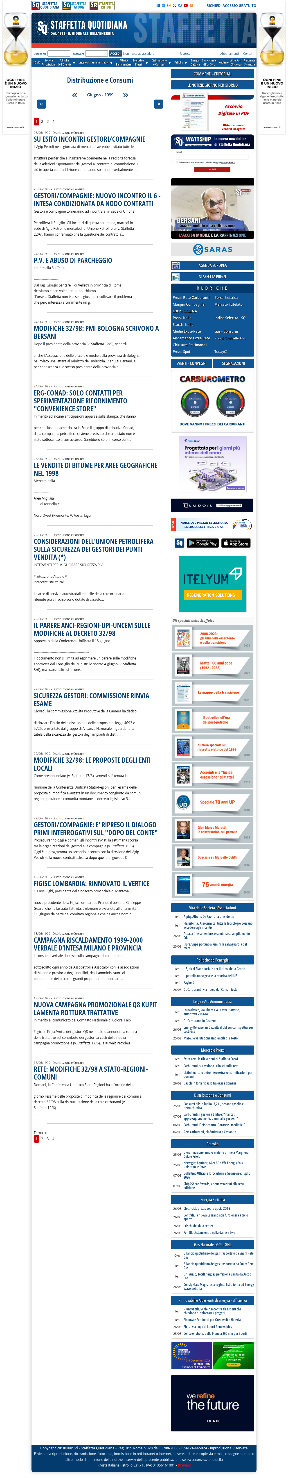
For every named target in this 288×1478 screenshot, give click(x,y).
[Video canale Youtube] (186, 5)
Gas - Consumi (226, 331)
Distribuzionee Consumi (159, 62)
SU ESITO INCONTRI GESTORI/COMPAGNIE (89, 139)
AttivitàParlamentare (123, 62)
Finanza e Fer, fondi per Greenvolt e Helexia (212, 1320)
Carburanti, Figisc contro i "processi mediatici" (214, 1125)
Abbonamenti (229, 53)
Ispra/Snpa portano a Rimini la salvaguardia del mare (215, 946)
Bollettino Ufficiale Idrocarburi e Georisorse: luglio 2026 (217, 1175)
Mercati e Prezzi (213, 1050)
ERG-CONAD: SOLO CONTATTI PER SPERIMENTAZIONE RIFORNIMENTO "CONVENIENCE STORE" (80, 400)
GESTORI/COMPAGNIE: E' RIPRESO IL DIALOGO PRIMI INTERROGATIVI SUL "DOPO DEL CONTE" (96, 828)
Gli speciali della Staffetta (193, 620)
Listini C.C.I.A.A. (185, 311)
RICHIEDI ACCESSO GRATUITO (231, 5)
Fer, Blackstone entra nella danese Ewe (209, 1233)
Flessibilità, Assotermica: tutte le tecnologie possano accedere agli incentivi (218, 925)
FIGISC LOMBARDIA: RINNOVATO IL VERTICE (91, 883)
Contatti (248, 53)
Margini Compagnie (189, 304)
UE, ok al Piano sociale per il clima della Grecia (214, 969)
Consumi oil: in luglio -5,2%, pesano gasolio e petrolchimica (214, 1106)
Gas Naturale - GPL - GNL (212, 1245)
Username (40, 54)
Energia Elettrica (212, 1200)
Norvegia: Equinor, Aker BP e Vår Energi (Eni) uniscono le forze (213, 1165)
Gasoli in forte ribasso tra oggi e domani (210, 1083)
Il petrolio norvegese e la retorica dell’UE (210, 976)
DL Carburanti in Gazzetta (200, 1021)
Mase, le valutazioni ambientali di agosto (211, 1038)
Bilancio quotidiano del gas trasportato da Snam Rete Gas (219, 1255)
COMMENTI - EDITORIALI (213, 74)
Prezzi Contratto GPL (230, 338)
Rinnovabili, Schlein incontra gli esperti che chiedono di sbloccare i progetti (212, 1311)
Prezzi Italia (182, 318)
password (78, 54)
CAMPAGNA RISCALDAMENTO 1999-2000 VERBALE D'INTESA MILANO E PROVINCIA (88, 944)
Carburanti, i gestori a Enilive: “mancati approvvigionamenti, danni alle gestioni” (211, 1116)
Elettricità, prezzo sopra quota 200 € (207, 1209)
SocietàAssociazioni (49, 62)
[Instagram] (169, 5)
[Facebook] (180, 5)
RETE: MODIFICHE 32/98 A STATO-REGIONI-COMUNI (91, 1073)
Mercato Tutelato (228, 304)
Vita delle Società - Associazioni (212, 908)
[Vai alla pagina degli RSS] (191, 5)
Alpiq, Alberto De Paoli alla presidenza (209, 917)
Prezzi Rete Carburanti (191, 297)
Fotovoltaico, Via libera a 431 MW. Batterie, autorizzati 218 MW (212, 1012)
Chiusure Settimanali (190, 345)
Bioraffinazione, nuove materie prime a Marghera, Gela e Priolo (217, 1154)
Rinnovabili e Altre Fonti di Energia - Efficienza (212, 1300)
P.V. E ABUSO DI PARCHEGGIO (73, 260)
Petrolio (178, 62)
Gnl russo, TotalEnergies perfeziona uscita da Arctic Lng (217, 1276)
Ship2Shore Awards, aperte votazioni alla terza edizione (214, 1186)
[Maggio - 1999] (75, 95)
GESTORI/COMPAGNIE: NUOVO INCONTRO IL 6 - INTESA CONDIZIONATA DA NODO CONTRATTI (97, 199)
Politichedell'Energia (64, 62)
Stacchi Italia (183, 324)
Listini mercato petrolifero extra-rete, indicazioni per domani (218, 1075)
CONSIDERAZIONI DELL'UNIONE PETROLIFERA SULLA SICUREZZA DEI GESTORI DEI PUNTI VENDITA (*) (93, 549)
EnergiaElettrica (195, 62)
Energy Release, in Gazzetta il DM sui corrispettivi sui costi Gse (218, 1029)
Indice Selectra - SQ (230, 318)
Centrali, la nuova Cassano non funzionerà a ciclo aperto (216, 1217)
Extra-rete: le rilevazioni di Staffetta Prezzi (211, 1059)
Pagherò (189, 983)
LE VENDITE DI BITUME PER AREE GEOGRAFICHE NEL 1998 (95, 469)
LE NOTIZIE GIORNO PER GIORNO (212, 85)
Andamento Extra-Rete (191, 338)
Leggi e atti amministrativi (93, 62)
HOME (36, 62)
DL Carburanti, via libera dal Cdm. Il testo (210, 990)
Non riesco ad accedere (138, 53)
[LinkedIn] (158, 5)
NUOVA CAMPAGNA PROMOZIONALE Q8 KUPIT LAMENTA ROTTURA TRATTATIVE (95, 1008)
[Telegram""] (163, 5)
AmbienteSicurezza (249, 62)
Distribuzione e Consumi (212, 1095)
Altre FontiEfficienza (236, 62)
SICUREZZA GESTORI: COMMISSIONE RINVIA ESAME (91, 699)
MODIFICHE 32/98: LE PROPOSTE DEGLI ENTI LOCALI (92, 764)
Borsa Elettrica (226, 297)
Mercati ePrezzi (138, 62)
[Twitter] (174, 5)
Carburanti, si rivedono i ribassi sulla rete (211, 1066)
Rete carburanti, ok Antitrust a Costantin (210, 1132)
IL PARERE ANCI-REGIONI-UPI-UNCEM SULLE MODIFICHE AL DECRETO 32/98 (92, 629)
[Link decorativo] (193, 111)
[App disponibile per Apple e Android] (212, 543)
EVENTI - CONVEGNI (191, 363)
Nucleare (223, 62)
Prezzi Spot (181, 351)
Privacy (184, 1465)
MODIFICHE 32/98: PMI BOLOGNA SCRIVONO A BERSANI (96, 332)
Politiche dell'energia (213, 960)
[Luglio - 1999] (125, 95)
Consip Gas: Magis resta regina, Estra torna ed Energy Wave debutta (219, 1287)
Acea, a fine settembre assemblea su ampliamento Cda (217, 936)
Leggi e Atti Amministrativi (212, 1001)
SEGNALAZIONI (233, 363)
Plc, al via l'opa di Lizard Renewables (208, 1327)
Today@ (220, 351)
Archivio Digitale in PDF (233, 115)
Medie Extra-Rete (187, 331)
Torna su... (42, 1132)
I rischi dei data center (198, 1226)
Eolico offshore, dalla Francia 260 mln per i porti (215, 1334)
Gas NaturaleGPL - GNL (209, 62)
